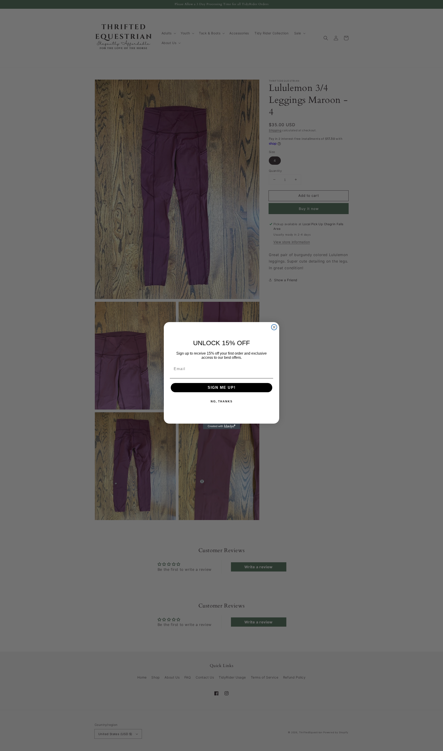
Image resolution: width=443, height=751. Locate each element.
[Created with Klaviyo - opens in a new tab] (221, 426)
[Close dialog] (274, 327)
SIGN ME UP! (222, 387)
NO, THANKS (222, 401)
